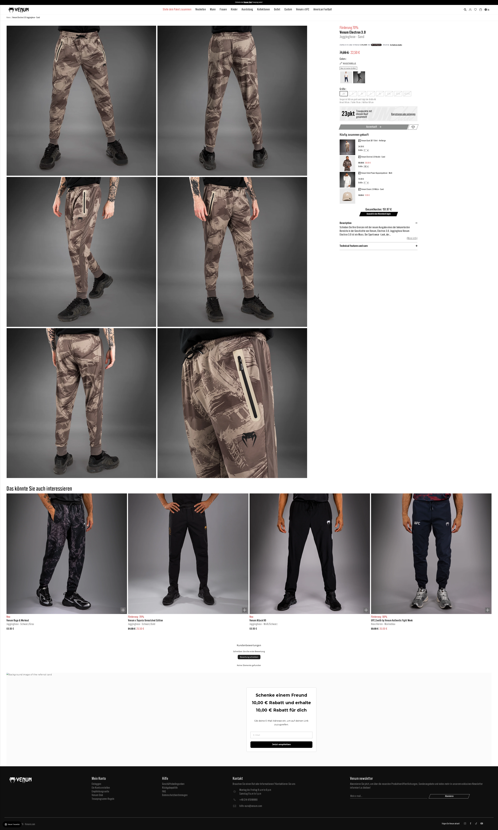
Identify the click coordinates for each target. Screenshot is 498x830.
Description (346, 223)
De (488, 10)
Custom (288, 9)
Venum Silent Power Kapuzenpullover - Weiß (376, 173)
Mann (213, 9)
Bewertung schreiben (249, 657)
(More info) (412, 238)
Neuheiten (200, 9)
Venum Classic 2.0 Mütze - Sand (372, 189)
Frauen (223, 9)
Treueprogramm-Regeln (103, 799)
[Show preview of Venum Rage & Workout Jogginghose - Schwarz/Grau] (123, 610)
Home (8, 18)
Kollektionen (263, 9)
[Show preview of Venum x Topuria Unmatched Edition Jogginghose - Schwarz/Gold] (244, 610)
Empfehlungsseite (100, 791)
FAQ (164, 791)
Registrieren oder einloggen (403, 114)
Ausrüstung (247, 9)
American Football (322, 9)
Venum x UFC (302, 9)
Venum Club (97, 795)
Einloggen (96, 784)
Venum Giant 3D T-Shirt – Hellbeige (373, 141)
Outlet (277, 9)
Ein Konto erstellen (101, 787)
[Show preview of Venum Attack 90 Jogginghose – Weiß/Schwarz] (366, 610)
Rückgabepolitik (170, 787)
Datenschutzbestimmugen (175, 795)
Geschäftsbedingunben (173, 784)
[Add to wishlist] (413, 127)
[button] (465, 9)
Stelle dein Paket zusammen (177, 9)
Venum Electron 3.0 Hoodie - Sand (373, 157)
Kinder (234, 9)
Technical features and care (354, 246)
